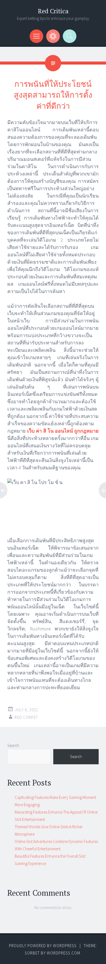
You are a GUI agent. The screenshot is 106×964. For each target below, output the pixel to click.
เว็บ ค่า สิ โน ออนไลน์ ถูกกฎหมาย (63, 431)
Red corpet (26, 717)
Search (13, 745)
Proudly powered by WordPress (43, 945)
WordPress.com (63, 953)
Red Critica (53, 11)
